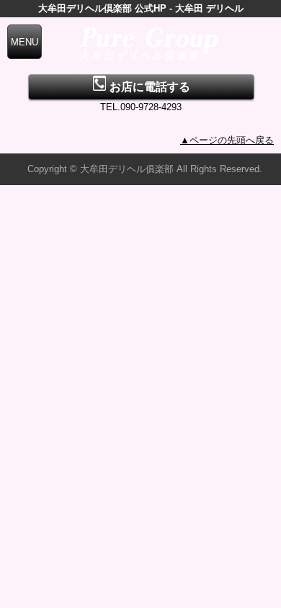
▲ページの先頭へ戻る (227, 140)
